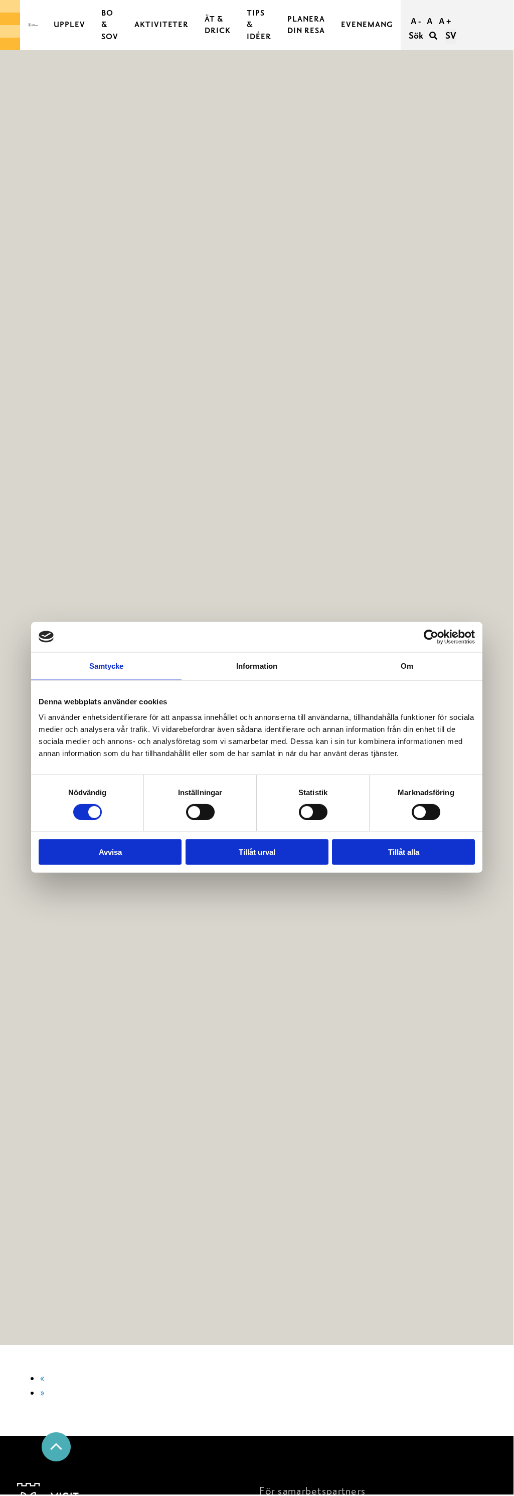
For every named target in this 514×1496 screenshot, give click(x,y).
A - (416, 21)
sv (450, 36)
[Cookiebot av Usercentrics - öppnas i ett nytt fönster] (431, 636)
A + (445, 21)
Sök (417, 36)
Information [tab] (256, 665)
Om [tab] (407, 665)
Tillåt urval (257, 852)
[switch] (200, 812)
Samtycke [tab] (106, 665)
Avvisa (110, 852)
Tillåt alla (403, 852)
